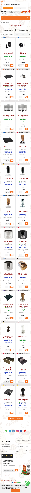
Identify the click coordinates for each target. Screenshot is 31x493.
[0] (22, 12)
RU (4, 0)
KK (2, 0)
